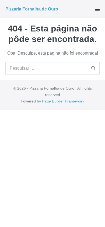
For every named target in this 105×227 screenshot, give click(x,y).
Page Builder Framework (63, 101)
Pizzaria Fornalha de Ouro (31, 9)
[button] (97, 9)
